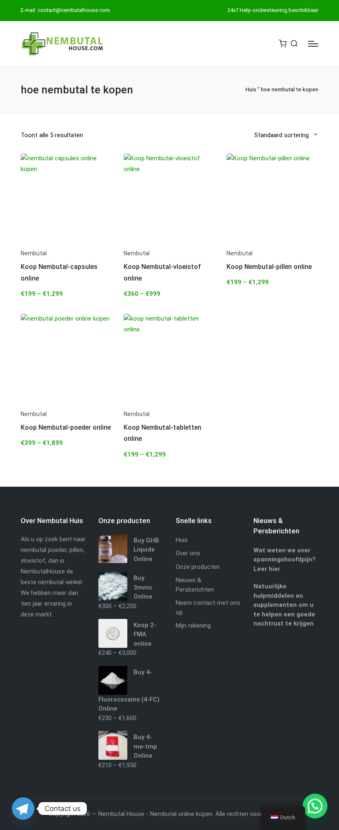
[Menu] (313, 44)
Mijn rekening (193, 625)
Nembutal (34, 253)
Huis (251, 89)
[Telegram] (23, 808)
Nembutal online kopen (181, 814)
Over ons (188, 553)
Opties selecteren (66, 243)
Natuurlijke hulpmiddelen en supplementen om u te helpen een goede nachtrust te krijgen (284, 605)
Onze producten (198, 567)
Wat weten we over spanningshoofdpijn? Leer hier (284, 560)
